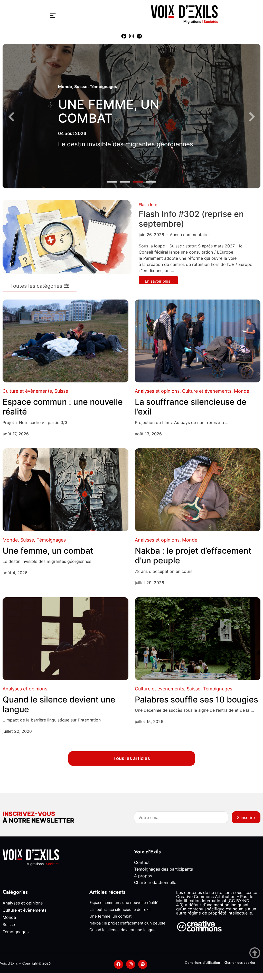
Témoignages (103, 86)
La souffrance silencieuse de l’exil (191, 407)
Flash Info (148, 204)
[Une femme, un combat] (65, 489)
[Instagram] (131, 36)
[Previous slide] (11, 117)
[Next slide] (251, 117)
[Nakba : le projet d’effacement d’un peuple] (198, 489)
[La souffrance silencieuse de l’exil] (198, 341)
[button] (112, 181)
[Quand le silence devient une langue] (65, 638)
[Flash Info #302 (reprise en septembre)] (67, 236)
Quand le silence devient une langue (59, 704)
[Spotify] (139, 36)
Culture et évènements (27, 391)
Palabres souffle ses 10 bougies (196, 700)
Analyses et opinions (157, 391)
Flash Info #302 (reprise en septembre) (191, 219)
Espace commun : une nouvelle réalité (63, 407)
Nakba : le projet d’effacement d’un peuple (193, 555)
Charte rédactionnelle (155, 882)
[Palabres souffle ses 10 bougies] (198, 638)
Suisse (81, 86)
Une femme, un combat (108, 111)
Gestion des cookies (240, 962)
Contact (142, 862)
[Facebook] (123, 36)
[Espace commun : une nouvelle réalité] (65, 341)
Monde (65, 86)
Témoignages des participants (163, 869)
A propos (143, 875)
